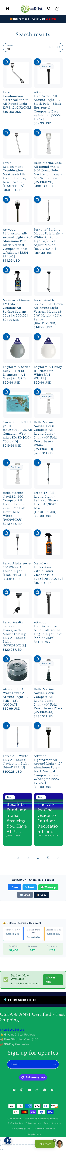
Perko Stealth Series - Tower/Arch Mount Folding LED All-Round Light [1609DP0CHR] (14, 633)
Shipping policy (22, 1128)
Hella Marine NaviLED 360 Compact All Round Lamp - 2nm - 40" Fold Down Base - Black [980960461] (48, 700)
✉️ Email (25, 895)
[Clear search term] (51, 47)
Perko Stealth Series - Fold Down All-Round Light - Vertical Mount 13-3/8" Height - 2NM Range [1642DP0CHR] (48, 311)
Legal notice (34, 1134)
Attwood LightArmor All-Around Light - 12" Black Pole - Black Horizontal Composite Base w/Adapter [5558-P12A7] (48, 105)
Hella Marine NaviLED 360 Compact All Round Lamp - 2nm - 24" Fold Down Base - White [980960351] (14, 506)
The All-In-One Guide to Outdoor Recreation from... (47, 818)
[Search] (59, 47)
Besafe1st (15, 1118)
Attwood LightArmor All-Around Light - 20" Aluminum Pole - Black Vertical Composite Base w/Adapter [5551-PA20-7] (17, 243)
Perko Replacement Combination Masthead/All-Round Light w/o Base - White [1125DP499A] (16, 174)
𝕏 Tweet (29, 887)
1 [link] (8, 857)
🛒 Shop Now (50, 979)
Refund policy (15, 1123)
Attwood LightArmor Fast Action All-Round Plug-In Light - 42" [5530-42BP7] (48, 630)
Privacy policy (33, 1123)
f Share (14, 887)
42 (47, 857)
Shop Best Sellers (12, 1029)
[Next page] (58, 858)
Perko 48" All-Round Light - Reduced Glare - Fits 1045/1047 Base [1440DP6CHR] (46, 502)
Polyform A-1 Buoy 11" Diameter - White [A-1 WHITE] (48, 372)
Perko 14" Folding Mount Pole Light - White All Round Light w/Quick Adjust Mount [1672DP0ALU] (48, 239)
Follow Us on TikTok (22, 999)
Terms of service (52, 1123)
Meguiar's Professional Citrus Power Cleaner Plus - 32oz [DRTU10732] (48, 571)
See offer (51, 18)
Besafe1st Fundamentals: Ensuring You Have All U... (17, 818)
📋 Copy (41, 895)
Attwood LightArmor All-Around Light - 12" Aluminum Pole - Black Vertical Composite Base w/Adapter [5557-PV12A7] (48, 769)
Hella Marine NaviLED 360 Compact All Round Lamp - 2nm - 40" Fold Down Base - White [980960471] (45, 435)
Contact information (44, 1128)
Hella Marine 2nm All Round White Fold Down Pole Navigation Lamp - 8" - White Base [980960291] (48, 172)
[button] (7, 9)
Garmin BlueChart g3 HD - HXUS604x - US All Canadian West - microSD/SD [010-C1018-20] (17, 431)
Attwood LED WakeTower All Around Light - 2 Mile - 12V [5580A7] (16, 696)
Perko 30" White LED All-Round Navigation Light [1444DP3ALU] (16, 761)
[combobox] (33, 47)
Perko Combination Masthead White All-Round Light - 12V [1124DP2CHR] (17, 99)
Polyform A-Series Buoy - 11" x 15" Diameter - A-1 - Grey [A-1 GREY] (16, 372)
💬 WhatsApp (48, 887)
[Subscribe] (55, 1064)
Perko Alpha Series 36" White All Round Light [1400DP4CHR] (17, 569)
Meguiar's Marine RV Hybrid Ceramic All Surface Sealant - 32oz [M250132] (16, 307)
